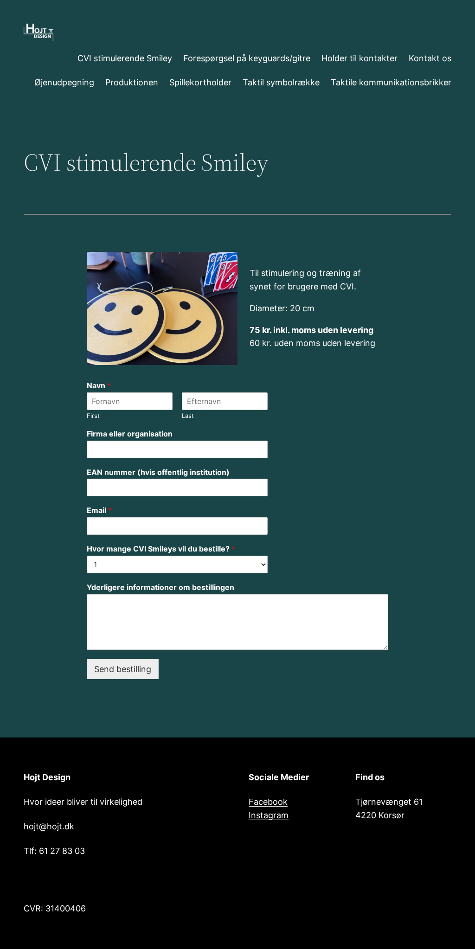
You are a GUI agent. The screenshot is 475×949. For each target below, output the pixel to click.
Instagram (269, 815)
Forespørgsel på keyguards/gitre (246, 58)
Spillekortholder (200, 82)
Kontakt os (430, 58)
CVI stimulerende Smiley (124, 58)
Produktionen (131, 82)
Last (188, 415)
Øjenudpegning (64, 82)
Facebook (268, 802)
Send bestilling (122, 669)
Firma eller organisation (130, 433)
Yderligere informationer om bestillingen (160, 587)
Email (99, 510)
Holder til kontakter (359, 58)
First (93, 415)
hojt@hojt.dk (49, 826)
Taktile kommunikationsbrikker (391, 82)
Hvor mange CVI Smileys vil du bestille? (161, 548)
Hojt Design (47, 777)
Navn (99, 385)
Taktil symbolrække (281, 82)
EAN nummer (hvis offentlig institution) (158, 472)
